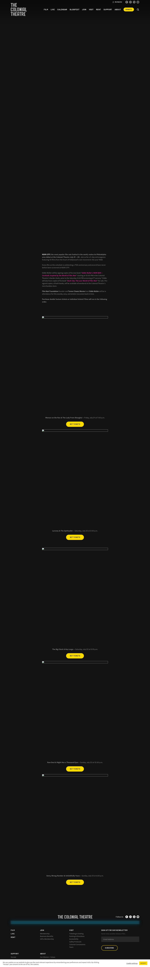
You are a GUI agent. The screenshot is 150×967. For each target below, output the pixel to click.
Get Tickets (75, 424)
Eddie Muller (94, 291)
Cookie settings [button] (132, 963)
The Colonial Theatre (19, 9)
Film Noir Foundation (50, 291)
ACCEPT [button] (143, 963)
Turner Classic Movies (76, 291)
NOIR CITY (46, 254)
